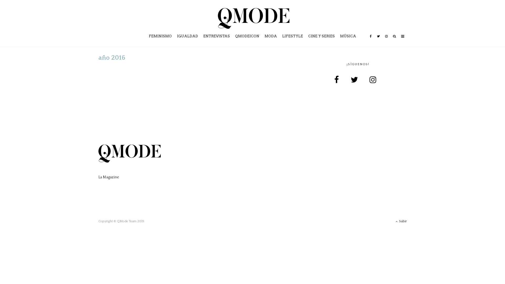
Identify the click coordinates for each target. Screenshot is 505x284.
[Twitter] (378, 40)
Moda (271, 36)
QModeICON (247, 36)
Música (348, 36)
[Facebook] (370, 40)
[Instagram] (386, 40)
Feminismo (160, 36)
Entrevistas (216, 36)
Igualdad (187, 36)
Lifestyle (292, 36)
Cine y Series (321, 36)
